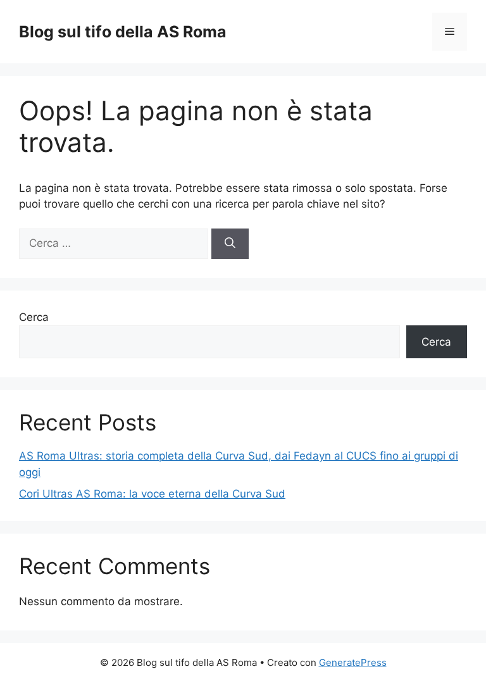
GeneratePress (353, 662)
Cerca (34, 317)
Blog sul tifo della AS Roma (123, 31)
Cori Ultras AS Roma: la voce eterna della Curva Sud (152, 493)
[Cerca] (230, 244)
